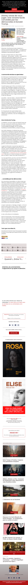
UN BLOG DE (14, 573)
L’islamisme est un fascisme (11, 499)
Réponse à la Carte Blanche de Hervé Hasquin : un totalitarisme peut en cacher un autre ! (12, 518)
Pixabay (3, 40)
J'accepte (14, 9)
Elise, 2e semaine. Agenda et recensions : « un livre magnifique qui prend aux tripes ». (13, 560)
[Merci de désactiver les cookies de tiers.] (26, 6)
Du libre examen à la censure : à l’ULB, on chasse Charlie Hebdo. (12, 538)
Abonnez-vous (21, 581)
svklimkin (8, 38)
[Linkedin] (15, 325)
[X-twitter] (12, 325)
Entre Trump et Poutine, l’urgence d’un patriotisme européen (13, 460)
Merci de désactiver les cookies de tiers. (14, 11)
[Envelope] (19, 578)
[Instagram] (18, 325)
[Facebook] (9, 325)
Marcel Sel (6, 314)
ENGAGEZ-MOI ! (14, 433)
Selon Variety (20, 36)
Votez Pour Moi (14, 418)
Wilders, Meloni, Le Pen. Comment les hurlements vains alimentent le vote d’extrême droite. (13, 480)
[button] (3, 247)
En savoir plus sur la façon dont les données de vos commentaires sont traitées (13, 304)
